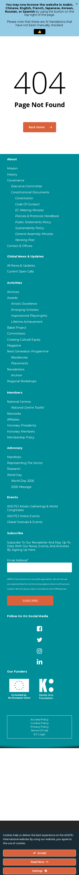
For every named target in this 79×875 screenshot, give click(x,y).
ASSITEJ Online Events (23, 516)
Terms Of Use (39, 730)
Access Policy (39, 719)
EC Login (39, 734)
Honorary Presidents (21, 425)
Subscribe (15, 533)
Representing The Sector (25, 463)
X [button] (77, 4)
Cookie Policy (39, 723)
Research (13, 469)
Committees (16, 333)
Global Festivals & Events (24, 522)
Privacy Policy (40, 726)
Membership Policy (20, 437)
